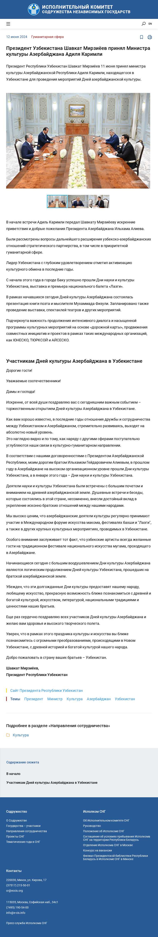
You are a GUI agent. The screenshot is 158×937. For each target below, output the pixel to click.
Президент (33, 699)
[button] (146, 90)
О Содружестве (16, 820)
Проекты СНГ (15, 836)
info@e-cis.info (15, 912)
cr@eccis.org (14, 890)
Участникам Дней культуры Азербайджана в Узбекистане (52, 783)
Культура (75, 699)
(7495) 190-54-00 (17, 907)
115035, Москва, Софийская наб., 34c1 (32, 902)
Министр (55, 699)
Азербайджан (99, 699)
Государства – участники (23, 825)
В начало (13, 774)
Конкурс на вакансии (97, 850)
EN (150, 23)
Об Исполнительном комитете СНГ (106, 820)
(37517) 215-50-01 (18, 885)
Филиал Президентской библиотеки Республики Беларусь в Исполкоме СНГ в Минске (115, 857)
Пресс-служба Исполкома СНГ (26, 923)
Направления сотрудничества (26, 831)
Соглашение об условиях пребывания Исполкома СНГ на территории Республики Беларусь (116, 838)
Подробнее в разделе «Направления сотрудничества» (58, 725)
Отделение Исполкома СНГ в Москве (108, 845)
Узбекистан (125, 699)
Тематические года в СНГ (23, 841)
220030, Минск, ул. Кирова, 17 (26, 880)
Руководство (92, 825)
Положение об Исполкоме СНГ (103, 831)
